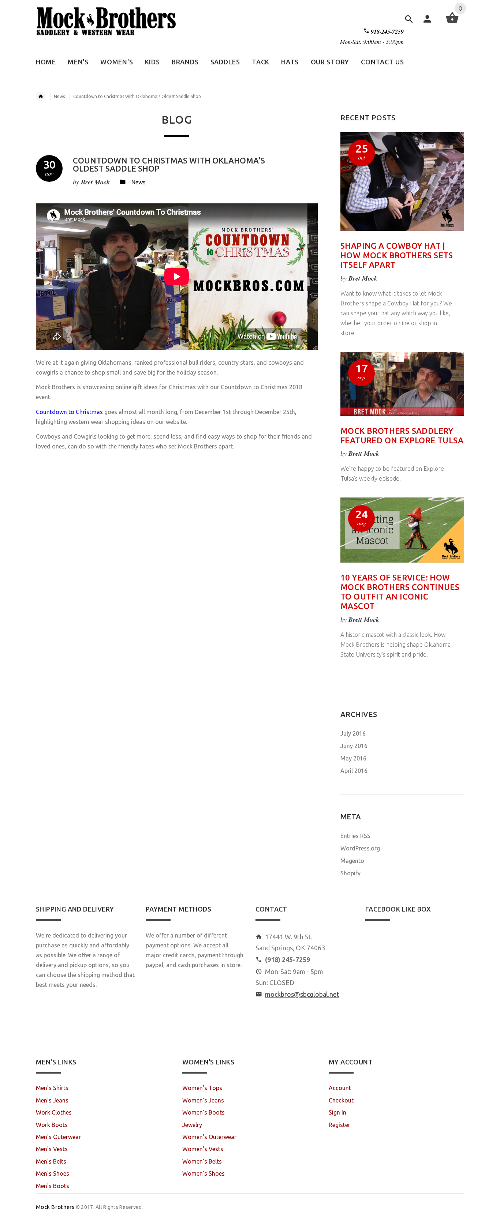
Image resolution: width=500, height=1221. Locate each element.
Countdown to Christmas (69, 412)
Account (340, 1088)
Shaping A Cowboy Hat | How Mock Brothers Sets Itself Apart (396, 255)
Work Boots (52, 1125)
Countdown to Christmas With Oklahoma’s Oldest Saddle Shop (169, 164)
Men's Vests (52, 1149)
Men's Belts (51, 1161)
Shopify (350, 873)
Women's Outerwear (209, 1137)
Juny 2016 (353, 746)
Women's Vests (202, 1149)
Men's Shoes (52, 1173)
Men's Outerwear (58, 1137)
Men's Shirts (52, 1088)
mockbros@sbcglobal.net (302, 994)
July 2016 (353, 733)
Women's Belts (202, 1161)
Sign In (337, 1112)
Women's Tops (202, 1088)
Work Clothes (54, 1112)
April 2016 (353, 770)
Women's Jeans (203, 1100)
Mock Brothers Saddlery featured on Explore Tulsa (401, 435)
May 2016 (353, 758)
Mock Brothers (55, 1207)
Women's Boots (203, 1112)
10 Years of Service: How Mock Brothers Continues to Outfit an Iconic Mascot (399, 591)
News (59, 96)
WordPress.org (360, 848)
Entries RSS (355, 836)
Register (339, 1125)
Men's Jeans (52, 1100)
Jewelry (192, 1125)
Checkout (341, 1100)
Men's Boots (52, 1186)
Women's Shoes (203, 1173)
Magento (352, 860)
